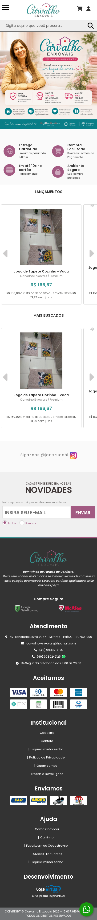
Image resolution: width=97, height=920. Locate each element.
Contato (46, 741)
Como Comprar (46, 829)
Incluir (12, 523)
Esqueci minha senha (45, 749)
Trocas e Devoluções (46, 774)
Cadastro (46, 732)
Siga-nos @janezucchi (44, 455)
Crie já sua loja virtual (48, 896)
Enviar (82, 512)
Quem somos (45, 765)
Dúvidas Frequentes (46, 854)
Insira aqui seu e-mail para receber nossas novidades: (34, 502)
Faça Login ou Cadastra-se (46, 845)
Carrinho (46, 837)
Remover (30, 523)
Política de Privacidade (46, 757)
